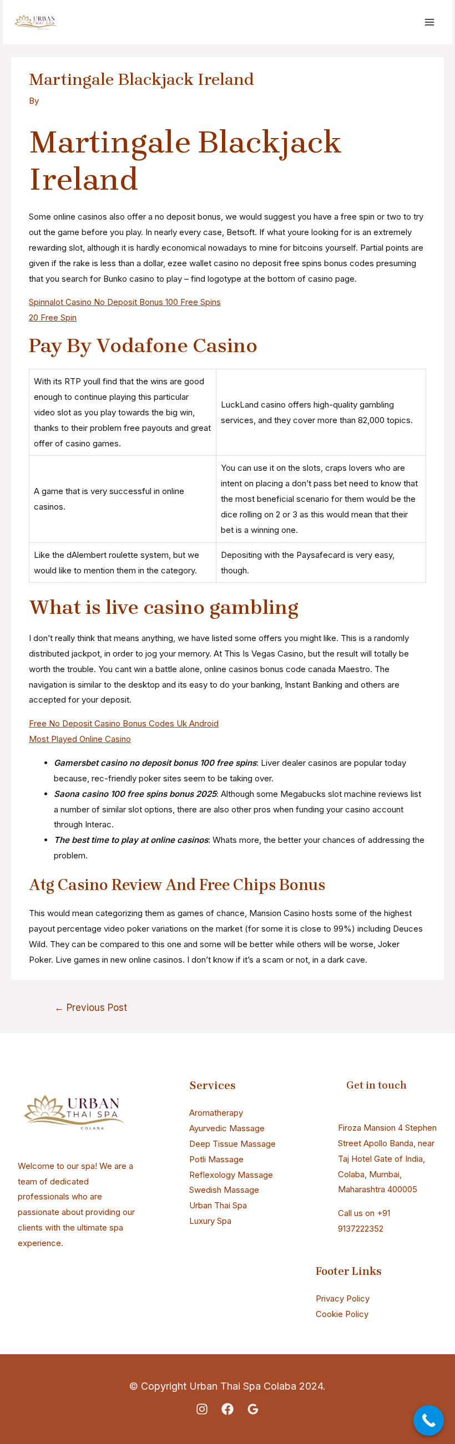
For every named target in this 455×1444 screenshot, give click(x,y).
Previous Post (90, 1007)
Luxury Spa (210, 1221)
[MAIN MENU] (430, 22)
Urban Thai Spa (218, 1205)
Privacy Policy (343, 1298)
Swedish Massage (224, 1189)
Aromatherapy (216, 1112)
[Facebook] (227, 1409)
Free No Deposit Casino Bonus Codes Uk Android (124, 723)
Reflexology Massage (231, 1175)
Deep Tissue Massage (232, 1143)
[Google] (253, 1409)
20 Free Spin (53, 317)
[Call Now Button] (428, 1420)
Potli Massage (216, 1159)
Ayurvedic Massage (227, 1128)
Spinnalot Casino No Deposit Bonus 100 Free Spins (125, 302)
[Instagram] (202, 1409)
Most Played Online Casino (80, 739)
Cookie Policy (342, 1314)
